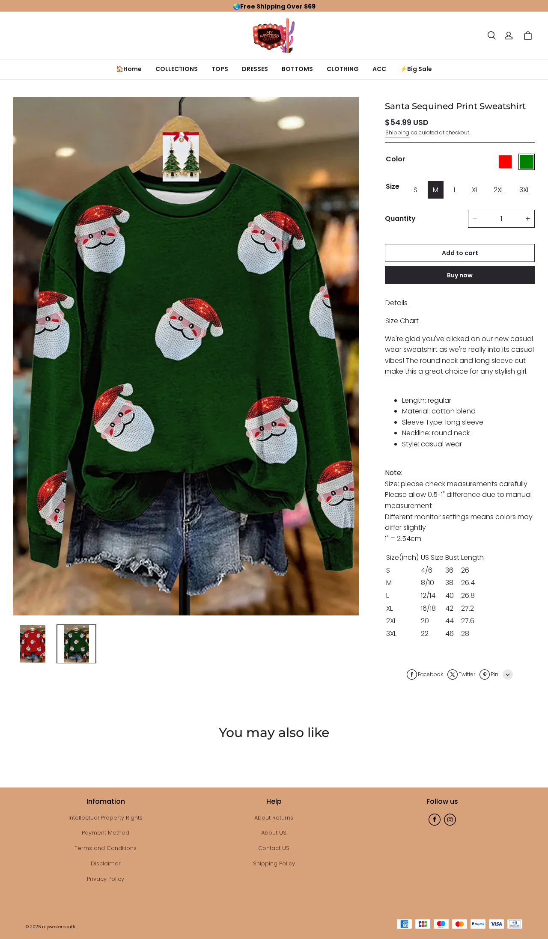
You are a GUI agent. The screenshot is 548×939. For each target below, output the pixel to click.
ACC (379, 69)
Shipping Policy (274, 863)
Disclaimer (106, 863)
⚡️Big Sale (416, 69)
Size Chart (402, 321)
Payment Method (105, 833)
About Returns (273, 818)
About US (273, 833)
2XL (499, 190)
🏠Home (129, 69)
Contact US (273, 848)
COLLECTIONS (176, 69)
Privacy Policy (105, 879)
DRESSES (255, 69)
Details (396, 303)
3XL (524, 190)
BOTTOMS (297, 69)
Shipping (397, 132)
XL (475, 190)
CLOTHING (343, 69)
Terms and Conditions (105, 848)
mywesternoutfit (59, 927)
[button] (491, 35)
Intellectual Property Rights (105, 818)
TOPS (219, 69)
